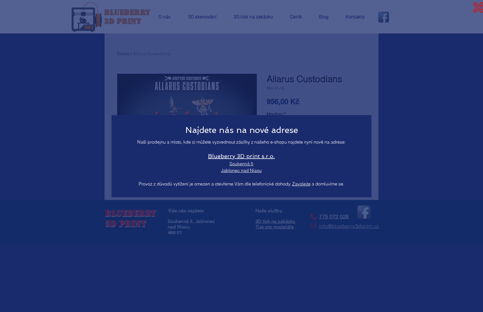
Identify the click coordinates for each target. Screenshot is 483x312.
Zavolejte (301, 184)
